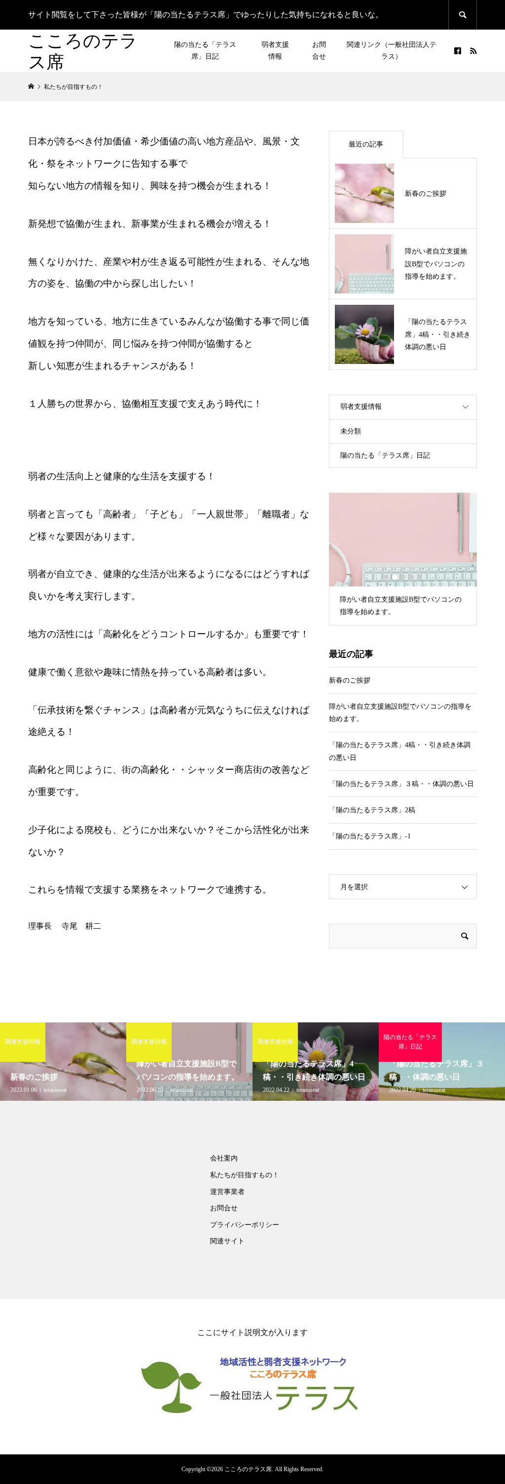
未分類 (350, 431)
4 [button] (411, 577)
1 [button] (386, 577)
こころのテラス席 (83, 50)
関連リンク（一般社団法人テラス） (391, 50)
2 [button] (395, 577)
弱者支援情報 (275, 50)
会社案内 (224, 1158)
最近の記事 (366, 144)
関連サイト (227, 1241)
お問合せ (319, 50)
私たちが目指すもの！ (244, 1175)
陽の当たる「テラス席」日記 (205, 50)
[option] (403, 559)
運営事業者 (227, 1191)
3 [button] (403, 577)
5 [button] (420, 577)
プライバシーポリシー (244, 1225)
